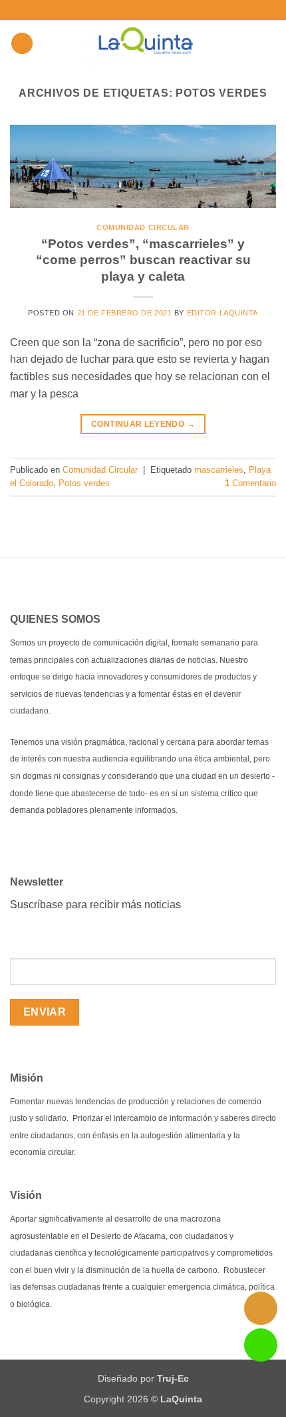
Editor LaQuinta (222, 313)
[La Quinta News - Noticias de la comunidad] (143, 43)
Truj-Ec (173, 1378)
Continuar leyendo (143, 424)
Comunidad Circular (143, 227)
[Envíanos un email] (153, 10)
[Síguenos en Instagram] (128, 10)
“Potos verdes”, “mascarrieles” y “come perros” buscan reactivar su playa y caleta (143, 260)
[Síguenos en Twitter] (140, 10)
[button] (173, 9)
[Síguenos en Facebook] (115, 10)
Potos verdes (84, 483)
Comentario (250, 483)
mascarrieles (218, 470)
